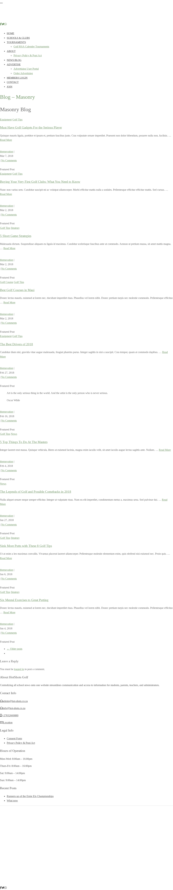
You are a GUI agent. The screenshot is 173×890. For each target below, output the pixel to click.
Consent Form (14, 738)
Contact (13, 82)
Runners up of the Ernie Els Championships (30, 796)
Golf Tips (17, 119)
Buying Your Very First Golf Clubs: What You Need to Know (40, 181)
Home (10, 33)
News (14, 433)
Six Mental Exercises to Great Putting (24, 600)
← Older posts (14, 648)
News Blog (14, 60)
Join (9, 86)
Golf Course (6, 282)
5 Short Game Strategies (15, 236)
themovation (6, 151)
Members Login (17, 77)
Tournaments (16, 42)
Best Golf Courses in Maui (17, 290)
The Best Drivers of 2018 (16, 344)
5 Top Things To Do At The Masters (23, 442)
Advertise (14, 64)
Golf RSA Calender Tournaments (31, 46)
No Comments (9, 160)
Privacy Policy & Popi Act (28, 55)
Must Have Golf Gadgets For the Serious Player (31, 127)
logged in (19, 669)
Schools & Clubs (18, 38)
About (11, 51)
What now (12, 800)
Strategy (15, 227)
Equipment (6, 119)
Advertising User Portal (26, 68)
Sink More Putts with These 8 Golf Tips (26, 546)
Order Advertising (23, 73)
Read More (6, 139)
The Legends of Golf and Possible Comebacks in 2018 (35, 491)
